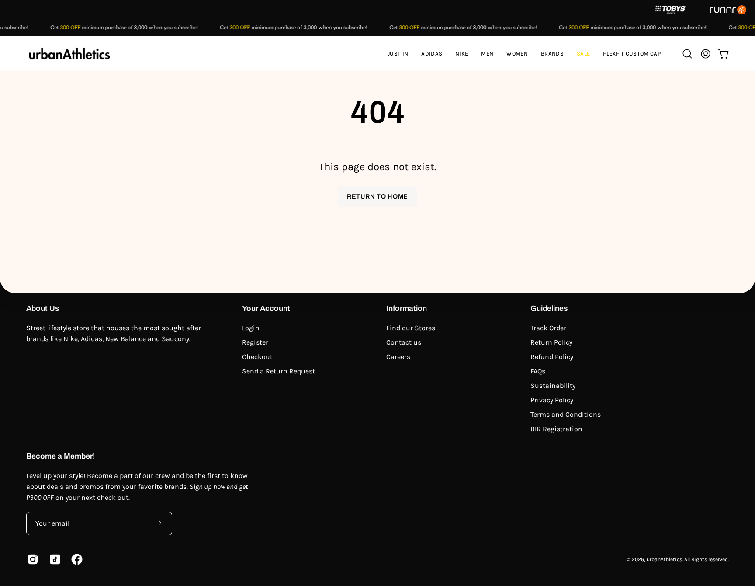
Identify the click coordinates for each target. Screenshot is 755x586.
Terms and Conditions (565, 414)
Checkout (257, 356)
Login (251, 328)
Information (406, 308)
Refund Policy (551, 356)
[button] (432, 53)
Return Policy (551, 342)
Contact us (403, 342)
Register (255, 342)
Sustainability (552, 385)
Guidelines (549, 308)
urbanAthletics (664, 559)
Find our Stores (410, 328)
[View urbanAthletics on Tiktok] (53, 559)
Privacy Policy (551, 400)
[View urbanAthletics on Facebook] (75, 559)
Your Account (266, 308)
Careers (398, 356)
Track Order (548, 328)
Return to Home (377, 196)
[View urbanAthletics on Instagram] (31, 559)
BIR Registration (556, 429)
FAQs (537, 371)
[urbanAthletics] (70, 53)
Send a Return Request (278, 371)
